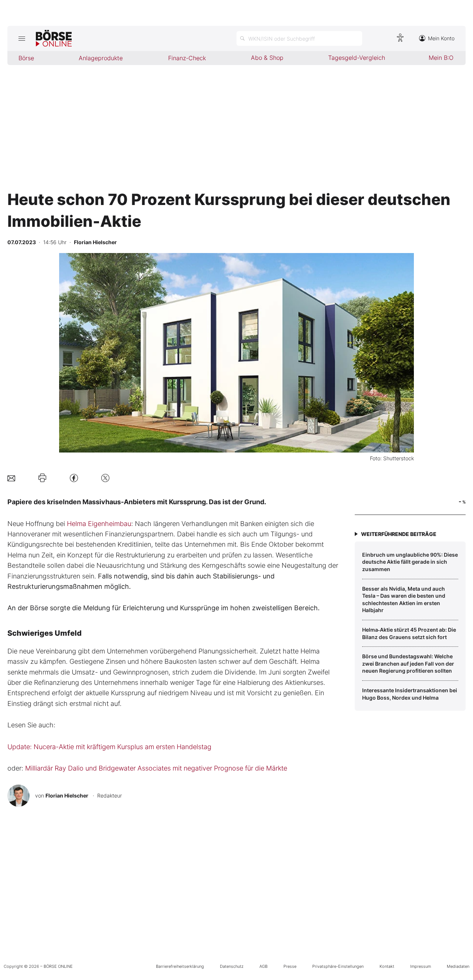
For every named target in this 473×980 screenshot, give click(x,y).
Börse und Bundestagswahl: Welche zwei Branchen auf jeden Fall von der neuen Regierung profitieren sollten (408, 663)
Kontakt (387, 966)
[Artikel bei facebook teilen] (73, 477)
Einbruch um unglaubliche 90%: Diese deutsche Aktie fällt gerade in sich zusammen (410, 562)
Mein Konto (441, 38)
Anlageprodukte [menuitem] (101, 58)
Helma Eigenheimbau (99, 523)
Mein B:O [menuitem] (441, 57)
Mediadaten (458, 966)
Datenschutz (232, 966)
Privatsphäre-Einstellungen (338, 966)
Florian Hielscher (66, 795)
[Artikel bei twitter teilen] (105, 477)
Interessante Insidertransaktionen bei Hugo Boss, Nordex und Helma (409, 694)
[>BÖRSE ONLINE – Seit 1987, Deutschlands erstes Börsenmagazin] (54, 38)
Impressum (420, 966)
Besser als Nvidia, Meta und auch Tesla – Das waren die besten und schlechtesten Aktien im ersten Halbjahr (403, 599)
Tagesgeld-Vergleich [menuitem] (356, 57)
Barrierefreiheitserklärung (180, 966)
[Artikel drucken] (42, 478)
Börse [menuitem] (26, 58)
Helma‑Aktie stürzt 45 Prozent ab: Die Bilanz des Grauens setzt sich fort (409, 633)
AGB (263, 966)
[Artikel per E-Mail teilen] (11, 477)
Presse (289, 966)
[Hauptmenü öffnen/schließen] (21, 38)
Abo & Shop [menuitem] (267, 57)
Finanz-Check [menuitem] (187, 58)
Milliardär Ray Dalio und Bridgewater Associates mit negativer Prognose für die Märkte (156, 768)
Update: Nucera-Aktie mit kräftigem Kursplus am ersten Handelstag (109, 747)
